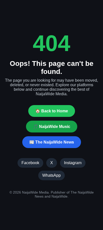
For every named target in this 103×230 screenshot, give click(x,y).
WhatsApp (51, 175)
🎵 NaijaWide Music (51, 126)
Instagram (73, 163)
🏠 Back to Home (51, 111)
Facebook (30, 163)
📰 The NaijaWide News (51, 142)
